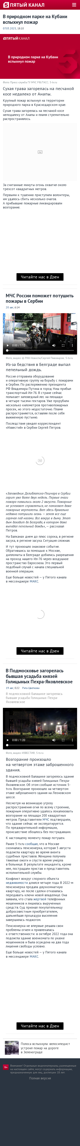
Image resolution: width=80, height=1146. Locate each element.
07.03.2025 (9, 28)
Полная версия (40, 1078)
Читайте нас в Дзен (40, 277)
